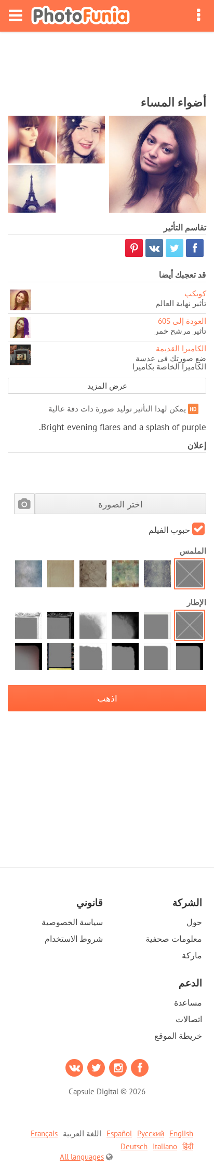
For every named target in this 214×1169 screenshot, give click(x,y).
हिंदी (187, 1146)
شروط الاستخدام (74, 938)
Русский (150, 1133)
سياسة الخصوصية (72, 922)
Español (119, 1133)
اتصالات (189, 1019)
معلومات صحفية (173, 938)
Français (44, 1133)
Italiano (165, 1146)
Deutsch (134, 1146)
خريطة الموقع (178, 1035)
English (181, 1133)
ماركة (192, 955)
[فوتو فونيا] (80, 16)
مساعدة (188, 1002)
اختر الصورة (120, 504)
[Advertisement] (107, 60)
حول (194, 922)
